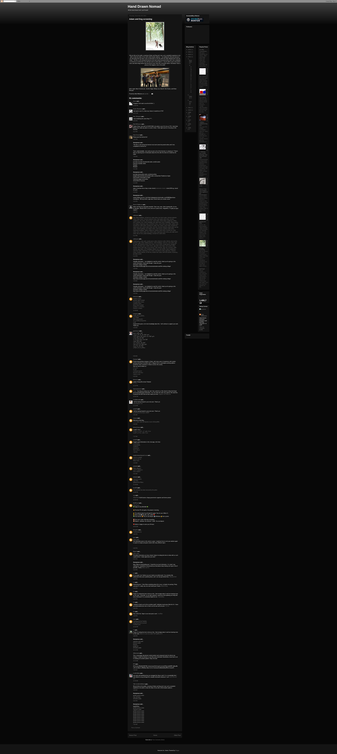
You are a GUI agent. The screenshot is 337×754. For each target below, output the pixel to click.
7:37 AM (135, 436)
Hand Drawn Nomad (144, 6)
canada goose (166, 244)
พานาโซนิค (136, 317)
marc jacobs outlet (170, 246)
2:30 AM (135, 293)
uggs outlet (141, 242)
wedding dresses (149, 242)
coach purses (159, 228)
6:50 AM (135, 376)
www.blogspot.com (138, 403)
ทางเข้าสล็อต (136, 673)
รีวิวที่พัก (135, 383)
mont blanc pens (141, 246)
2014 (189, 52)
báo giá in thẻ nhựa (138, 372)
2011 (189, 107)
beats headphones (171, 249)
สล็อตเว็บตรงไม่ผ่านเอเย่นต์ (140, 623)
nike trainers (162, 249)
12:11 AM (135, 405)
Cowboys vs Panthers (138, 306)
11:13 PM (135, 385)
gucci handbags (166, 222)
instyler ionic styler (157, 252)
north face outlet (137, 250)
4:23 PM (135, 201)
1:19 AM (135, 463)
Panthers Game (137, 298)
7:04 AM (135, 670)
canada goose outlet (138, 241)
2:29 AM (135, 268)
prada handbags (148, 233)
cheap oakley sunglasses (166, 220)
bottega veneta (137, 247)
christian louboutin (162, 227)
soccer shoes (158, 244)
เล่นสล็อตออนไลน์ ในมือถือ (140, 621)
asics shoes (151, 250)
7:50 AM (135, 156)
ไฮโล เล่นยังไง (136, 471)
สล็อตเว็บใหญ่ (164, 586)
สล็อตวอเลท (136, 653)
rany (134, 619)
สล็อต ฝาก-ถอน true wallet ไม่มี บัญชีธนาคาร (151, 633)
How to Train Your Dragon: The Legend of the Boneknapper (203, 192)
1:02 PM (135, 139)
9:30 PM (135, 120)
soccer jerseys (150, 247)
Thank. (135, 391)
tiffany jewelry (174, 222)
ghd (145, 241)
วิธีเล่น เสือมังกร (137, 468)
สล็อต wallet (136, 539)
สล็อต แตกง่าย (145, 567)
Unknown (135, 296)
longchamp (145, 250)
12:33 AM (135, 680)
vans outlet (171, 242)
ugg (164, 247)
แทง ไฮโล (135, 480)
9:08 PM (135, 212)
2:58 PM (135, 616)
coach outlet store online (165, 224)
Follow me (168, 394)
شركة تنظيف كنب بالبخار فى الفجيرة (142, 431)
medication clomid (160, 188)
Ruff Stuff (202, 269)
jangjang (135, 313)
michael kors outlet (151, 225)
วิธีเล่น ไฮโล (136, 460)
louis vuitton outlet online (146, 227)
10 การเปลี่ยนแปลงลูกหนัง (139, 320)
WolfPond (135, 503)
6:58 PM (135, 548)
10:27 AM (135, 113)
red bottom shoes (153, 224)
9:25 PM (135, 700)
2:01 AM (135, 414)
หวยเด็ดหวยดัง (136, 399)
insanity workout (141, 252)
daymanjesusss (137, 389)
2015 (189, 49)
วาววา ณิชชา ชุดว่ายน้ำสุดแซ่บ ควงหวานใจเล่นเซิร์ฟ (146, 422)
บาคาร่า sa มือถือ (137, 457)
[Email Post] (152, 93)
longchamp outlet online (163, 232)
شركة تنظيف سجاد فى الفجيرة (140, 432)
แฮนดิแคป (135, 446)
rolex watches (158, 247)
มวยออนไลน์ (136, 443)
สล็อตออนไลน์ (172, 576)
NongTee (135, 529)
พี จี (134, 664)
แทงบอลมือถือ (136, 445)
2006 (189, 124)
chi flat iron (148, 252)
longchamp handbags (138, 230)
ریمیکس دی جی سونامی (139, 347)
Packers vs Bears (137, 308)
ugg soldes (140, 249)
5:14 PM (135, 256)
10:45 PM (135, 396)
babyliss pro (156, 249)
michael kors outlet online (151, 217)
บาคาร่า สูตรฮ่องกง (138, 470)
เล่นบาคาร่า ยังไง (137, 479)
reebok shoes (149, 246)
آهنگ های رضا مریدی (138, 346)
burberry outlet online (168, 228)
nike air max (149, 220)
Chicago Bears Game (138, 302)
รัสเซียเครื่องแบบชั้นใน (138, 316)
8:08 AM (135, 356)
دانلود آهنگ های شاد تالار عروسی (141, 334)
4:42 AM (135, 473)
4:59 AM (135, 690)
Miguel (135, 551)
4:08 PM (135, 636)
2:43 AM (135, 424)
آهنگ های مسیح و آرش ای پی (140, 339)
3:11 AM (135, 169)
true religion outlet (150, 228)
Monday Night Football (139, 300)
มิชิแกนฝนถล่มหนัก (138, 319)
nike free (155, 227)
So (134, 591)
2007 (189, 120)
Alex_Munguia (137, 116)
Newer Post (132, 735)
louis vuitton (160, 225)
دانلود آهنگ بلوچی (137, 341)
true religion (136, 224)
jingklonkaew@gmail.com (140, 455)
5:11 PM (135, 235)
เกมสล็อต (160, 613)
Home (155, 735)
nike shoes (142, 220)
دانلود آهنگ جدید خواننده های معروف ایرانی (143, 336)
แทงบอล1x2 (136, 448)
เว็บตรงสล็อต (161, 597)
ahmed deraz (136, 427)
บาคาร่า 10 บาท (137, 459)
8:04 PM (135, 559)
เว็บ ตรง (167, 606)
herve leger (162, 246)
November (190, 61)
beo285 (135, 487)
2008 (189, 116)
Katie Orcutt (136, 135)
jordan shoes (140, 219)
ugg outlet (156, 246)
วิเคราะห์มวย (136, 450)
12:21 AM (135, 660)
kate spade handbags (138, 217)
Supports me (162, 394)
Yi (133, 630)
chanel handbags (141, 228)
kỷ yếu (135, 369)
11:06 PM (135, 492)
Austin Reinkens (137, 109)
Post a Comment (135, 727)
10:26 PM (135, 626)
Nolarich (135, 379)
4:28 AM (135, 327)
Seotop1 (135, 359)
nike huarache (141, 244)
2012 (189, 56)
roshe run (165, 242)
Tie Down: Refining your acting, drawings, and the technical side (203, 151)
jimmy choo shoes (150, 244)
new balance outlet (160, 250)
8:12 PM (135, 131)
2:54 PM (135, 599)
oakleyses (135, 215)
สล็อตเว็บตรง (136, 497)
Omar (134, 101)
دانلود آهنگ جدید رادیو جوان (140, 344)
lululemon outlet (162, 241)
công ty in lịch (136, 374)
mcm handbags (148, 249)
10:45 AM (135, 499)
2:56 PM (135, 608)
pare (134, 537)
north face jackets (166, 252)
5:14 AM (135, 183)
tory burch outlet (162, 217)
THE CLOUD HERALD (139, 684)
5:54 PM (135, 569)
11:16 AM (135, 484)
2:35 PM (135, 588)
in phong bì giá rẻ (137, 371)
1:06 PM (135, 534)
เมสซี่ (134, 322)
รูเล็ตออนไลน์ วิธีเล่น (138, 482)
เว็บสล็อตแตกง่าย (137, 532)
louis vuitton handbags (146, 222)
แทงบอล (135, 466)
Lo (134, 573)
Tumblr (207, 92)
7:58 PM (135, 452)
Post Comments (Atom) (158, 739)
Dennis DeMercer (137, 204)
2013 (189, 54)
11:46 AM (135, 310)
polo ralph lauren (157, 222)
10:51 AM (135, 526)
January (190, 102)
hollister (168, 241)
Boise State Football (138, 305)
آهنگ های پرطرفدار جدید (139, 342)
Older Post (177, 735)
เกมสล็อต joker (137, 624)
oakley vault (175, 224)
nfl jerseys (174, 252)
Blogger (177, 750)
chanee (135, 418)
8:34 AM (135, 192)
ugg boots (167, 250)
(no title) (201, 49)
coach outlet (156, 220)
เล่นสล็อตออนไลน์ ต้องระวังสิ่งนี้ (141, 412)
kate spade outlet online (163, 219)
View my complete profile (201, 328)
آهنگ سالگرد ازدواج (138, 333)
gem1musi (136, 331)
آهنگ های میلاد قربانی (138, 338)
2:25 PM (135, 579)
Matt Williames (137, 124)
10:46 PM (135, 105)
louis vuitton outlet (141, 232)
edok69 (135, 409)
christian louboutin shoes (150, 219)
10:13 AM (135, 650)
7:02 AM (135, 724)
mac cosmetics (169, 247)
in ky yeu (135, 368)
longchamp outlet (144, 224)
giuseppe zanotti (137, 254)
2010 (189, 110)
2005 (189, 128)
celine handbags (158, 242)
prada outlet (171, 227)
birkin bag (143, 247)
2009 (189, 112)
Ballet (207, 71)
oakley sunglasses (149, 230)
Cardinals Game (137, 303)
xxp (134, 495)
